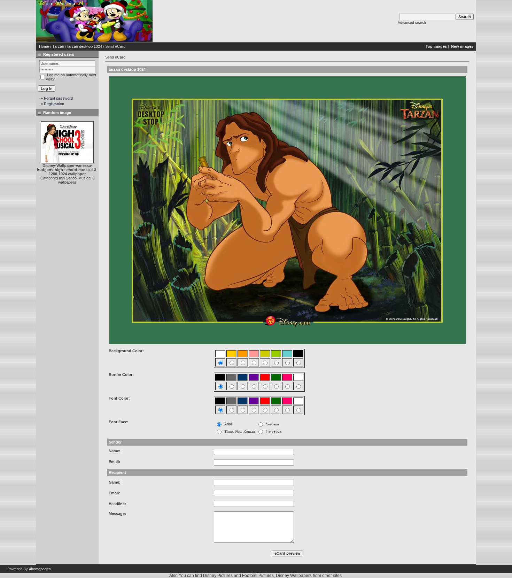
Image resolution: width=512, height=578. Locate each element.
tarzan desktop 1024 (84, 46)
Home (44, 46)
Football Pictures (258, 575)
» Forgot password (57, 98)
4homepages (40, 569)
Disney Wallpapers (294, 575)
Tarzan (58, 46)
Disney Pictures (218, 575)
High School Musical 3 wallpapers (75, 180)
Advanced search (412, 22)
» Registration (52, 104)
